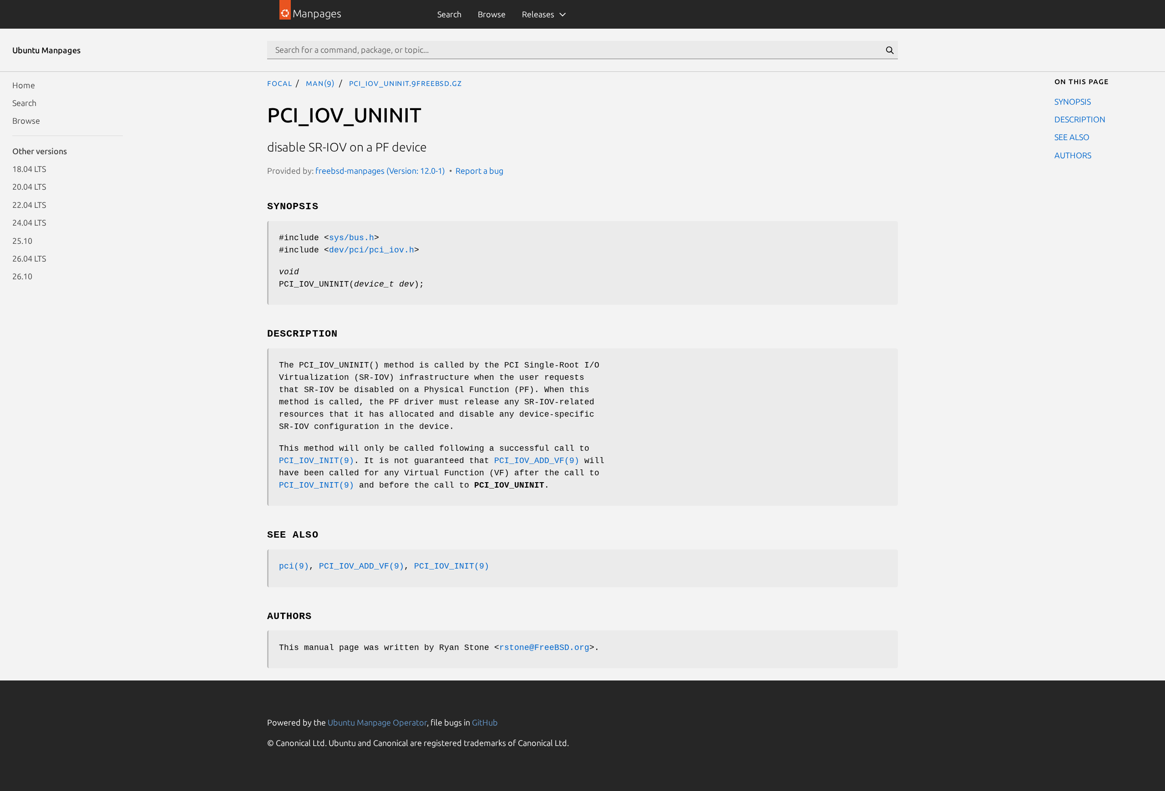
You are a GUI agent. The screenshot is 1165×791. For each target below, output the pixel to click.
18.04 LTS (29, 168)
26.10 (22, 276)
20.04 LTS (29, 186)
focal (279, 82)
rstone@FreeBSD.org (544, 647)
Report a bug (479, 170)
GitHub (485, 722)
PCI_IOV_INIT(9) (316, 460)
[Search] (889, 50)
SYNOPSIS (1072, 101)
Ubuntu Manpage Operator (377, 722)
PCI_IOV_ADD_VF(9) (536, 460)
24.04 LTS (29, 222)
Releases (538, 14)
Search (449, 14)
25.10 (22, 240)
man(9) (320, 82)
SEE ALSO (1071, 136)
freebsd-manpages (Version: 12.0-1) (380, 170)
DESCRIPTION (1079, 118)
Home (23, 84)
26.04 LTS (29, 257)
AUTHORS (1072, 154)
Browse (492, 14)
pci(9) (294, 566)
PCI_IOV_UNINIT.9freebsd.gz (405, 82)
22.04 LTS (29, 204)
